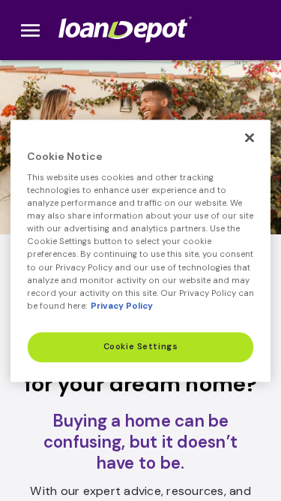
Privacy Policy (122, 306)
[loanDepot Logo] (126, 30)
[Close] (249, 137)
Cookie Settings (140, 346)
